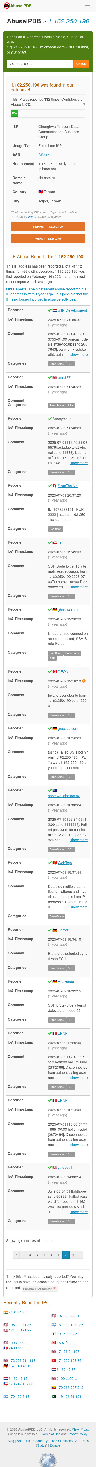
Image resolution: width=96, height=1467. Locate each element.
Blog (11, 1440)
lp (59, 542)
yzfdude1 (65, 1167)
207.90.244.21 (68, 1315)
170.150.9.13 (19, 1396)
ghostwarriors (68, 609)
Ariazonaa (66, 981)
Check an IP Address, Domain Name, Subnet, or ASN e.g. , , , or (48, 44)
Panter (63, 929)
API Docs (82, 1440)
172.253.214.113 (22, 1360)
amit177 (64, 377)
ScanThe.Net (68, 485)
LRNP (63, 1033)
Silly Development (72, 310)
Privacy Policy (77, 1433)
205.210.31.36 (20, 1324)
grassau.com (68, 728)
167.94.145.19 (20, 1365)
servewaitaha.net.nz (64, 795)
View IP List (80, 1429)
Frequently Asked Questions (53, 1440)
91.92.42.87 (66, 1369)
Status (41, 1445)
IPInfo (32, 216)
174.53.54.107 (68, 1351)
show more (79, 354)
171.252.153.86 (69, 1360)
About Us (23, 1440)
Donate (55, 1445)
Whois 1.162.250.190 (48, 238)
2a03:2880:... (19, 1342)
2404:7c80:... (19, 1312)
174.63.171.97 (20, 1330)
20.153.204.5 (67, 1333)
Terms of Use (50, 1433)
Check (81, 64)
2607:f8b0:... (66, 1342)
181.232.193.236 (70, 1324)
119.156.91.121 (69, 1396)
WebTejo (65, 862)
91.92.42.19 (18, 1378)
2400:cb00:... (19, 1347)
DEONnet (65, 671)
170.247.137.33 (21, 1383)
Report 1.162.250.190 (48, 227)
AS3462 (44, 154)
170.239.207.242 (70, 1387)
